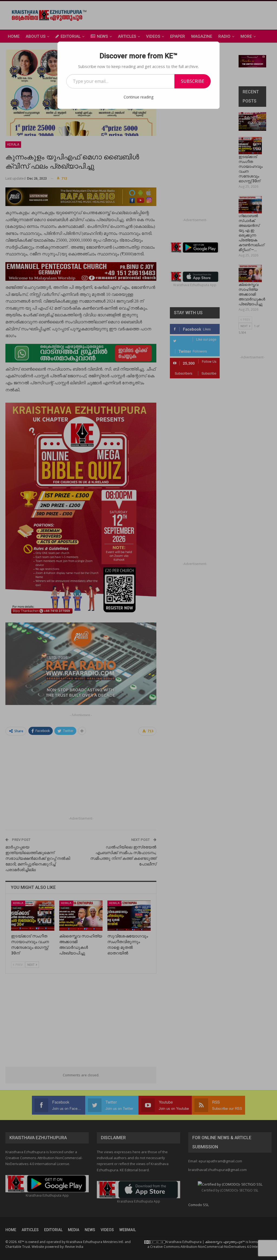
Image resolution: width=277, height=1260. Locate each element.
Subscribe (192, 81)
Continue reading (138, 97)
